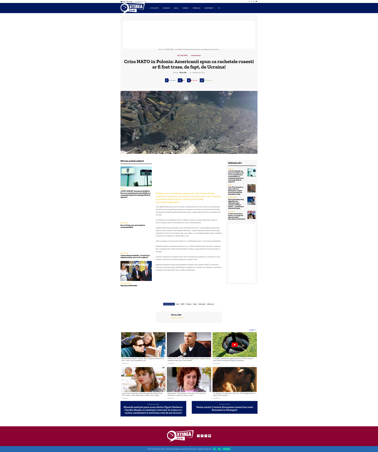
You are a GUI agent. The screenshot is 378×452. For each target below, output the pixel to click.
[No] (376, 449)
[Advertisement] (189, 35)
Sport (230, 185)
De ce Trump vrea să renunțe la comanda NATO (132, 226)
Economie (231, 211)
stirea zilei (202, 304)
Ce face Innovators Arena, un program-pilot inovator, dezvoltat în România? (236, 216)
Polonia (189, 304)
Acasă (161, 49)
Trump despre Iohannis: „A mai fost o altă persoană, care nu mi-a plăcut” (135, 256)
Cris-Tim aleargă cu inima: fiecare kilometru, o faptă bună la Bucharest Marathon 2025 (235, 190)
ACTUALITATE (168, 49)
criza (177, 304)
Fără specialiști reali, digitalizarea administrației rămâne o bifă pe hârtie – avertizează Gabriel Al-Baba (236, 203)
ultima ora (210, 304)
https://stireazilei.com (177, 318)
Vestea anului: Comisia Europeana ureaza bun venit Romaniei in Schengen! (224, 408)
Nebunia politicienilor (128, 285)
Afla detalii (226, 449)
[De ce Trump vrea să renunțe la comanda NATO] (136, 211)
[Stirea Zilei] (163, 317)
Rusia (195, 304)
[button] (219, 8)
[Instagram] (251, 1)
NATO (183, 304)
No (219, 449)
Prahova (123, 188)
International (196, 55)
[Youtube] (256, 1)
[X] (254, 1)
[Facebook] (249, 1)
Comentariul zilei (125, 283)
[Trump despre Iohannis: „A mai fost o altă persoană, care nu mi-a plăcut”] (136, 241)
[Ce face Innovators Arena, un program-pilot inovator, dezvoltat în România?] (251, 215)
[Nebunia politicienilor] (136, 271)
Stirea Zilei (182, 72)
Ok (214, 449)
